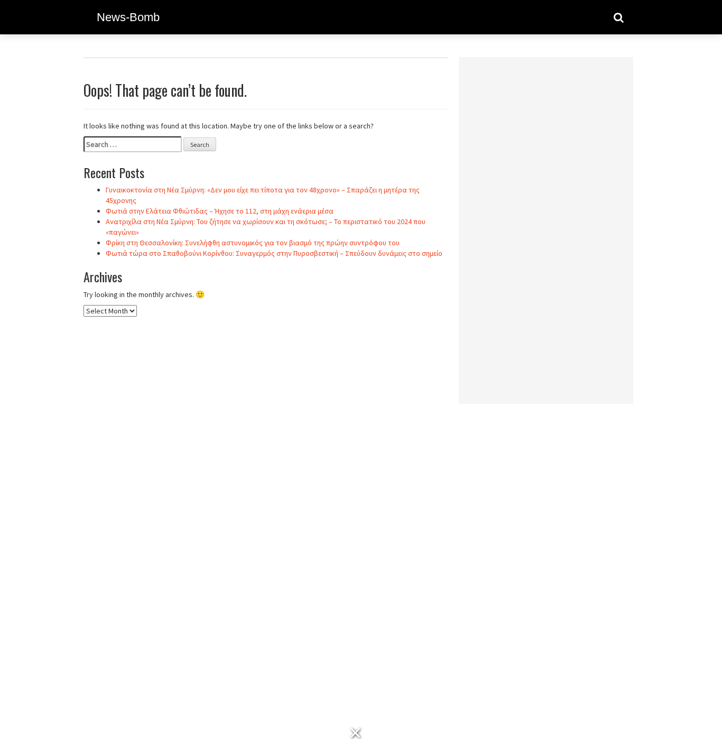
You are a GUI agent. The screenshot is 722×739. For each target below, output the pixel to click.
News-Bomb (128, 17)
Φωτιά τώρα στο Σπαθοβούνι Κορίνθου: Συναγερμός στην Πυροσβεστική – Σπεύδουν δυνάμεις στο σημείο (274, 253)
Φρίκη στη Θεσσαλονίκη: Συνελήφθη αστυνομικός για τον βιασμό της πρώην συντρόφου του (253, 242)
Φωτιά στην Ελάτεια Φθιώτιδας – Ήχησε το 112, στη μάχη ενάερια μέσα (220, 211)
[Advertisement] (546, 223)
